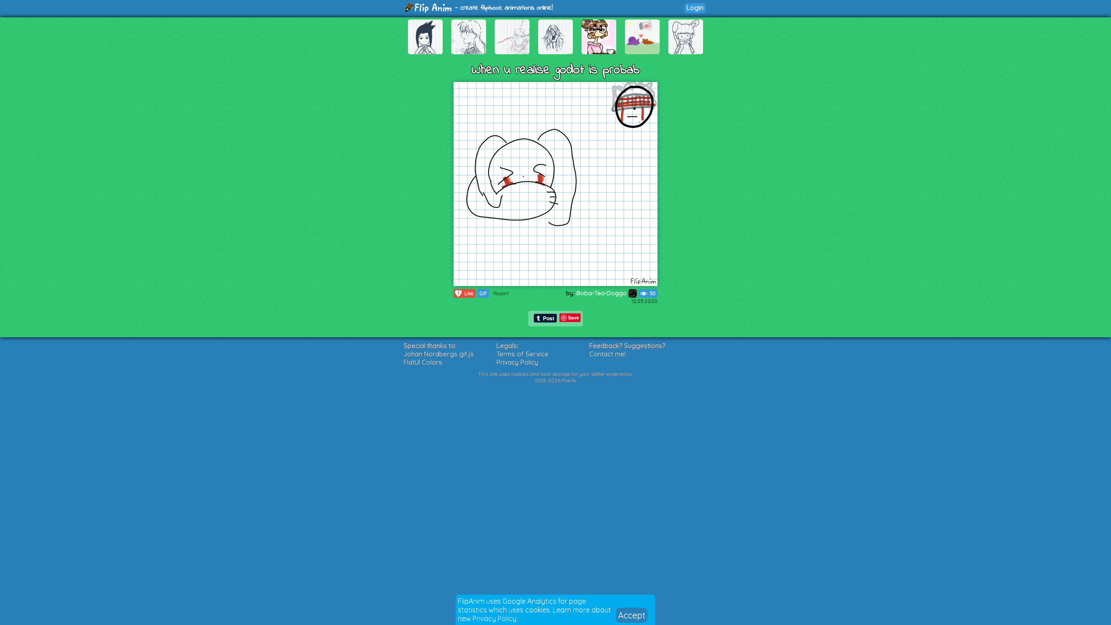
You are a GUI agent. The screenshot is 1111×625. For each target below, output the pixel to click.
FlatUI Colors (423, 362)
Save (573, 317)
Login (695, 7)
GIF (483, 293)
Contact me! (607, 354)
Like (465, 293)
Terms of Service (522, 354)
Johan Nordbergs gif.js (439, 354)
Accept (631, 615)
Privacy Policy (494, 618)
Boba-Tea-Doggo (602, 293)
